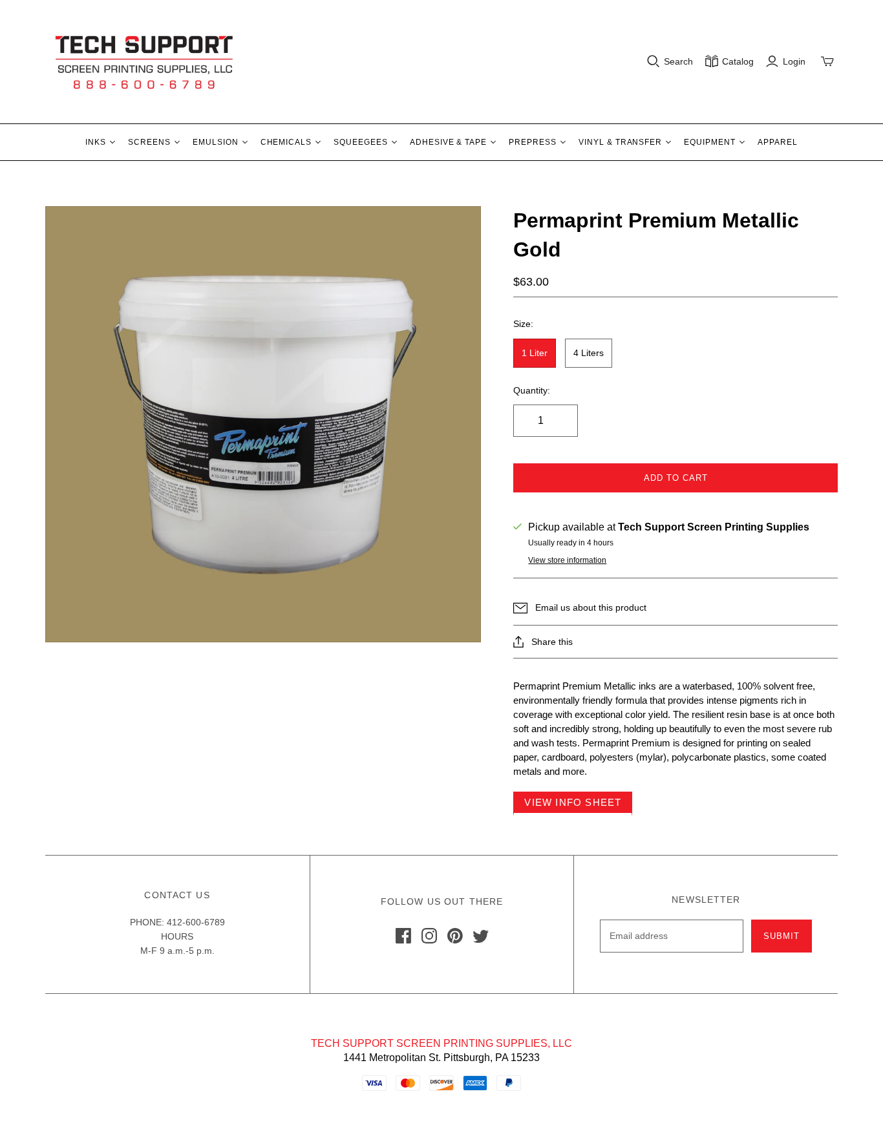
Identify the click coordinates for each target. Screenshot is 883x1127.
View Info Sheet (572, 802)
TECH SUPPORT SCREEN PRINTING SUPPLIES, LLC (441, 1043)
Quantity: (531, 390)
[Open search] (653, 61)
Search (678, 61)
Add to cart (676, 478)
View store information (567, 560)
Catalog (738, 61)
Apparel (778, 142)
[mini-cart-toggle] (827, 61)
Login (794, 61)
